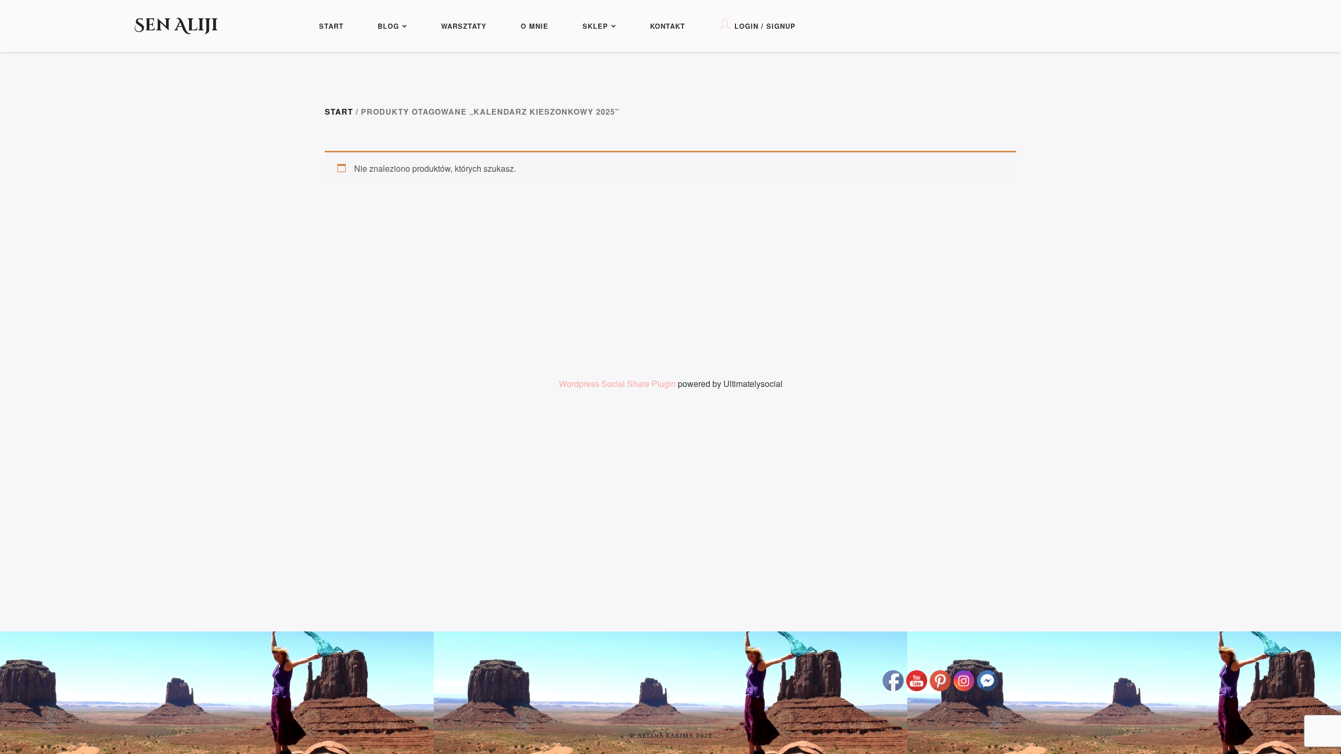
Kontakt (667, 26)
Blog (388, 26)
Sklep (595, 26)
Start (331, 26)
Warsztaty (464, 26)
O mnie (534, 26)
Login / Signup (765, 26)
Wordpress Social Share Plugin (618, 384)
